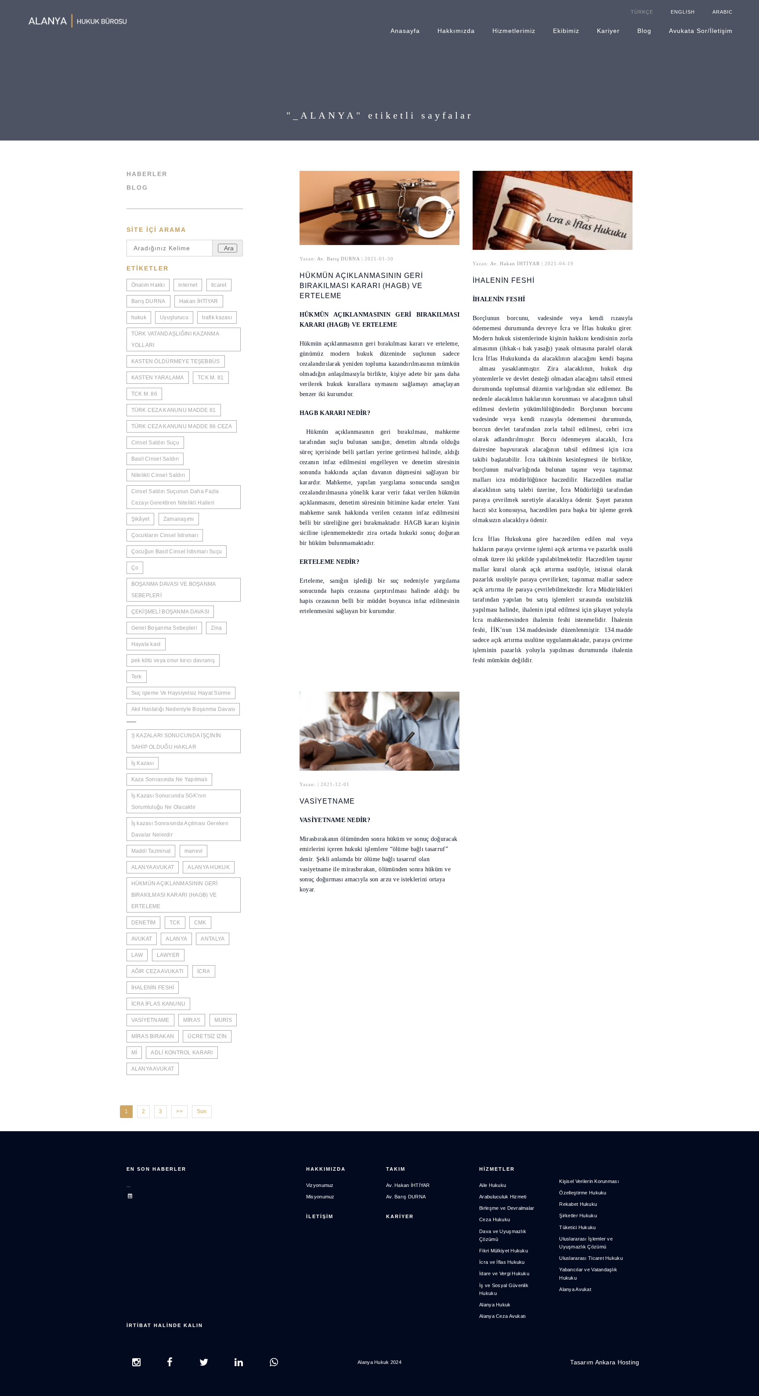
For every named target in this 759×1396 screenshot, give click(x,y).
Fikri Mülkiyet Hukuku (503, 1250)
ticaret (219, 285)
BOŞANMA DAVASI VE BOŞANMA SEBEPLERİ (173, 590)
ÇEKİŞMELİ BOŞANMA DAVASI (170, 612)
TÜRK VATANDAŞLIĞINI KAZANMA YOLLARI (175, 339)
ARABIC (722, 11)
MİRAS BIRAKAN (152, 1036)
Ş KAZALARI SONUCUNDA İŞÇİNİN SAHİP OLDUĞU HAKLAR (176, 741)
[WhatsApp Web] (273, 1363)
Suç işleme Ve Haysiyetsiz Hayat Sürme (181, 693)
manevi (193, 851)
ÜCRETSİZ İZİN (207, 1036)
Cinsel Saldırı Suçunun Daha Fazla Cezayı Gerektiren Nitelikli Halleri (175, 497)
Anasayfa (405, 30)
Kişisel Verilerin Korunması (589, 1181)
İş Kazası (142, 763)
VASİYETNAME (150, 1020)
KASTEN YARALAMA (157, 378)
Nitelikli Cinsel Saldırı (158, 475)
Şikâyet (140, 519)
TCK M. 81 (211, 378)
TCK (175, 923)
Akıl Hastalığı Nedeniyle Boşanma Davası (183, 709)
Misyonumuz (320, 1196)
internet (187, 285)
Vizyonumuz (320, 1185)
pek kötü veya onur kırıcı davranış (173, 660)
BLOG (137, 187)
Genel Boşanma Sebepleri (164, 628)
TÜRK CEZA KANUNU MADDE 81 (173, 410)
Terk (136, 677)
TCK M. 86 (144, 394)
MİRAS (191, 1020)
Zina (216, 628)
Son (202, 1111)
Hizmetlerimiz (513, 30)
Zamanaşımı (178, 519)
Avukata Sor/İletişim (701, 30)
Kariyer (608, 30)
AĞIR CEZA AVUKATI (157, 971)
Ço (135, 568)
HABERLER (146, 173)
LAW (137, 955)
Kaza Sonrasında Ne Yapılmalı (169, 779)
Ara (229, 248)
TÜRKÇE (642, 11)
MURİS (223, 1020)
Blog (644, 30)
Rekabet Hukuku (578, 1204)
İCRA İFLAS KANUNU (158, 1004)
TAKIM (395, 1169)
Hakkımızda (456, 30)
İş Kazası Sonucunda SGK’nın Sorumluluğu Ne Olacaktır (168, 801)
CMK (200, 923)
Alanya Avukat (575, 1289)
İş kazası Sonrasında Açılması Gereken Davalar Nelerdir (179, 829)
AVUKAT (141, 939)
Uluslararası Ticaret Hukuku (591, 1258)
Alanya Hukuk (494, 1304)
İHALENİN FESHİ (152, 988)
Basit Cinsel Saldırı (155, 459)
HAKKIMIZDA (326, 1169)
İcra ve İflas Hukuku (502, 1262)
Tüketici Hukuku (577, 1227)
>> (179, 1111)
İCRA (203, 971)
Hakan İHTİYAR (198, 301)
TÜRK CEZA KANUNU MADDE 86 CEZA (181, 426)
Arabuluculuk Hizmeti (503, 1196)
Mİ (134, 1053)
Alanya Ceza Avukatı (502, 1316)
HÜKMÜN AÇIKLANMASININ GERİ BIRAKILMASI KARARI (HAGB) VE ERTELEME (174, 894)
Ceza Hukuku (494, 1219)
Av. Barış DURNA (338, 258)
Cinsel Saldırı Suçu (155, 443)
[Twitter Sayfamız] (204, 1363)
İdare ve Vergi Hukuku (504, 1273)
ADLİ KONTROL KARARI (182, 1053)
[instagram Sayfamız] (136, 1363)
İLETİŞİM (319, 1216)
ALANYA (176, 939)
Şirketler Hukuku (577, 1215)
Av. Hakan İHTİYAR (515, 263)
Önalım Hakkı (148, 285)
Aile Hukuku (492, 1185)
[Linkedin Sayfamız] (238, 1363)
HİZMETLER (497, 1169)
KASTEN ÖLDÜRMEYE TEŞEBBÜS (175, 361)
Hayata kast (146, 644)
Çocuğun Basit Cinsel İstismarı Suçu (176, 551)
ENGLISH (683, 11)
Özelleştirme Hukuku (582, 1192)
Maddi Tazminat (151, 851)
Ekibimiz (566, 30)
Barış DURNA (148, 301)
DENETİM (143, 923)
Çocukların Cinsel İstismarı (165, 535)
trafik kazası (217, 317)
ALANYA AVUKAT (152, 867)
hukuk (138, 317)
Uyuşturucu (174, 317)
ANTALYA (212, 939)
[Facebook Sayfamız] (170, 1363)
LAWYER (168, 955)
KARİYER (400, 1216)
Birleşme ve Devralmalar (506, 1208)
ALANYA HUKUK (208, 867)
